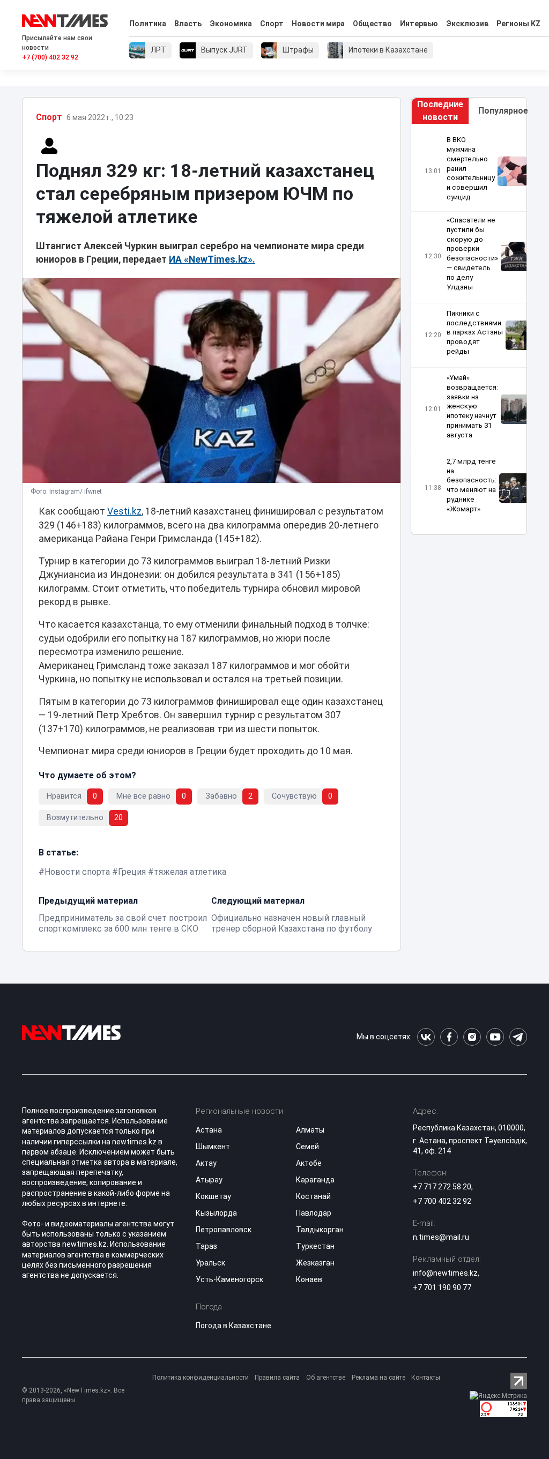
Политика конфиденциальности (200, 1377)
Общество (372, 23)
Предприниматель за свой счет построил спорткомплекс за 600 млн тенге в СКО (123, 923)
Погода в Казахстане (233, 1325)
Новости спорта (77, 872)
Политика (147, 23)
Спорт (272, 23)
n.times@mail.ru (441, 1237)
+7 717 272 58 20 (442, 1186)
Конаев (309, 1279)
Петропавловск (223, 1229)
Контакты (425, 1377)
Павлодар (313, 1213)
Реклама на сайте (378, 1377)
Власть (188, 23)
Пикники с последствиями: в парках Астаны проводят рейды (475, 332)
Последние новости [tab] (440, 110)
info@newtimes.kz (445, 1273)
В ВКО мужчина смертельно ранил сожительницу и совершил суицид (471, 168)
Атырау (209, 1179)
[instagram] (472, 1037)
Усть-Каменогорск (229, 1279)
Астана (209, 1130)
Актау (206, 1163)
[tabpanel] (468, 329)
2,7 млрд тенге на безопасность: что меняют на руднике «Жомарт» (471, 485)
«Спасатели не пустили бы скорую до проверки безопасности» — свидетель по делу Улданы (472, 253)
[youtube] (495, 1037)
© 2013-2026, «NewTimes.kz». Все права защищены (73, 1395)
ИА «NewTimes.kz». (212, 259)
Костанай (313, 1196)
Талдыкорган (320, 1229)
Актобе (309, 1163)
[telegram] (518, 1037)
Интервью (419, 23)
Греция (132, 872)
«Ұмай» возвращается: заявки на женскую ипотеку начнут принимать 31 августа (472, 406)
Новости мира (318, 23)
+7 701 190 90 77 (442, 1287)
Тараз (206, 1246)
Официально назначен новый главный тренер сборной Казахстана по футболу (291, 923)
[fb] (449, 1037)
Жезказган (315, 1263)
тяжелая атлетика (190, 872)
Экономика (231, 23)
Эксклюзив (467, 23)
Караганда (315, 1179)
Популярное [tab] (502, 111)
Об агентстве (325, 1377)
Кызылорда (216, 1213)
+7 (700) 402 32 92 (50, 57)
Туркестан (315, 1246)
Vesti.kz (124, 511)
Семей (307, 1146)
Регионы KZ (518, 23)
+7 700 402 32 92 (442, 1201)
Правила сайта (277, 1377)
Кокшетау (213, 1196)
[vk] (426, 1037)
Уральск (210, 1263)
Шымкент (213, 1146)
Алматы (310, 1130)
